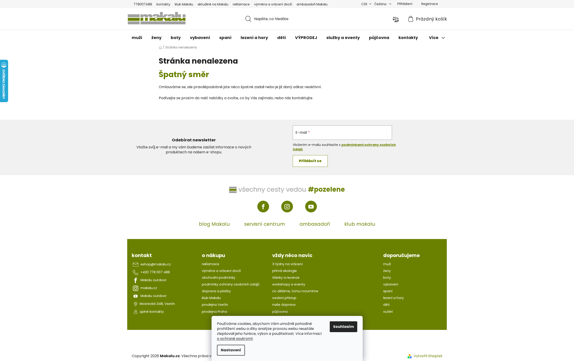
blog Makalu (214, 224)
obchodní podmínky (218, 277)
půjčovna (280, 311)
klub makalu (359, 224)
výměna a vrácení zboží (273, 4)
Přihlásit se (310, 160)
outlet (388, 311)
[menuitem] (137, 37)
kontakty (163, 4)
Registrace (429, 4)
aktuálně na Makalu (213, 4)
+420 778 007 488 (155, 272)
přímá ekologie (284, 271)
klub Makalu (184, 4)
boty (387, 277)
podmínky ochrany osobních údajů (230, 284)
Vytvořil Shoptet (428, 356)
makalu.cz (149, 288)
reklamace (241, 4)
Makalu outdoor (153, 280)
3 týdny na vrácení (287, 264)
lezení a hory (393, 298)
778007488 (143, 4)
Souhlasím (343, 326)
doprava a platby (216, 291)
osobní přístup (284, 298)
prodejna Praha (214, 311)
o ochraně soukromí (235, 338)
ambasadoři (315, 224)
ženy (387, 271)
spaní (387, 291)
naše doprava (283, 304)
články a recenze (286, 277)
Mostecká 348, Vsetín (157, 303)
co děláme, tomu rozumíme (295, 291)
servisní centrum (264, 224)
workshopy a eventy (288, 284)
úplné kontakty (152, 311)
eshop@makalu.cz (156, 264)
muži (387, 264)
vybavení (390, 284)
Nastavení (231, 350)
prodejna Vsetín (215, 304)
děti (386, 304)
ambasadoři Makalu (312, 4)
